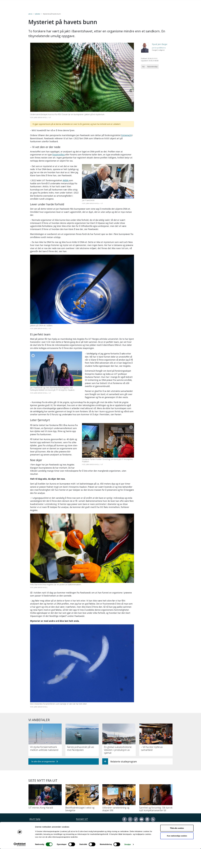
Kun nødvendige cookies (177, 836)
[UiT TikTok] (135, 819)
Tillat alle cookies (177, 828)
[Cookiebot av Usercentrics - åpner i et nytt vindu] (20, 844)
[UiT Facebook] (124, 819)
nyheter (37, 14)
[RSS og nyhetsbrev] (153, 819)
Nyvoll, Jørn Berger (159, 44)
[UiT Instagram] (130, 819)
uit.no (30, 14)
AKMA (66, 180)
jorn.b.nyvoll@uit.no (159, 48)
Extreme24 (126, 135)
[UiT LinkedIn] (147, 819)
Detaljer (127, 844)
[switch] (71, 844)
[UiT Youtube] (141, 819)
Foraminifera (58, 154)
